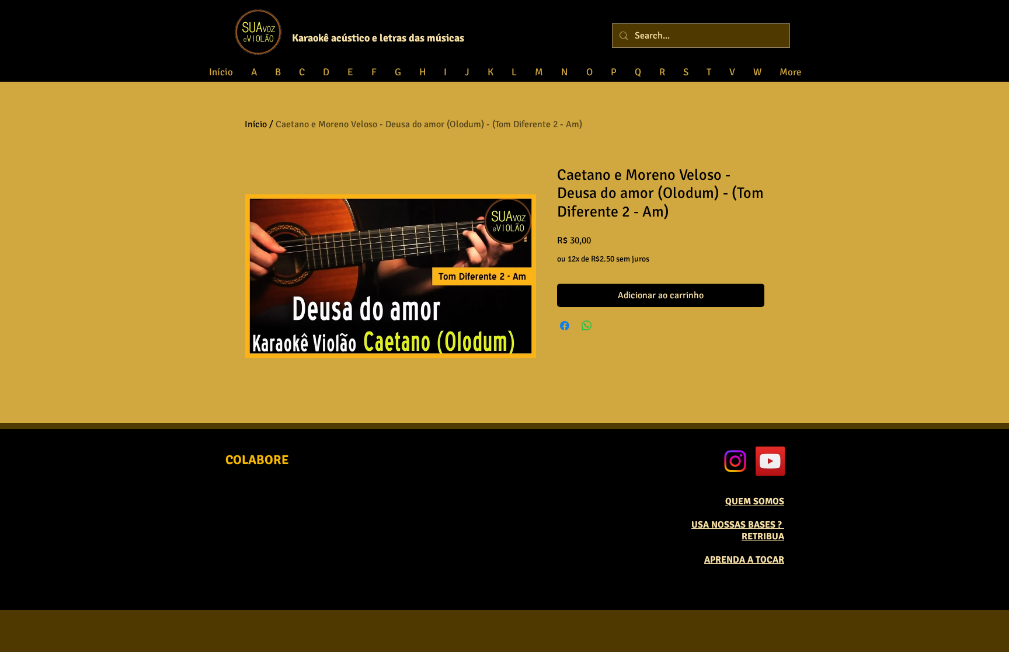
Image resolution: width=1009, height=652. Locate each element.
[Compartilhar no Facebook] (565, 326)
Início (256, 124)
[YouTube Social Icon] (770, 461)
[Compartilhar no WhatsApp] (587, 326)
